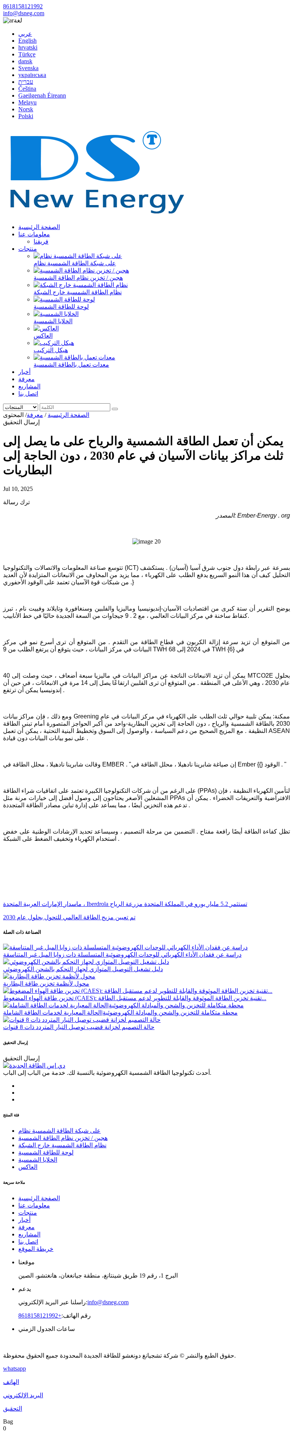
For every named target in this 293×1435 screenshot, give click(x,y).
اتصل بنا (28, 393)
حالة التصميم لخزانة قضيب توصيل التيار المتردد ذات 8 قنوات (79, 1027)
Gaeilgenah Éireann (42, 95)
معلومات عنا (34, 234)
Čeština (27, 88)
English (27, 40)
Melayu (27, 102)
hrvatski (27, 47)
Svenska (28, 68)
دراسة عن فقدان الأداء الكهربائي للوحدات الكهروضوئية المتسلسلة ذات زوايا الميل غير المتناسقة (122, 954)
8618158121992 (23, 6)
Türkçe (26, 54)
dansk (25, 61)
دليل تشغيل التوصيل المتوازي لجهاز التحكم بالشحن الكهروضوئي (83, 969)
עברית (25, 82)
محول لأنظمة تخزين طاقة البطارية (46, 983)
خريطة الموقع (35, 1249)
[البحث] (115, 409)
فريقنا (41, 241)
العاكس (43, 335)
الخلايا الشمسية (53, 321)
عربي (25, 33)
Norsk (25, 109)
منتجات (27, 248)
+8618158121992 (39, 1315)
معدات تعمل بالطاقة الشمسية (71, 364)
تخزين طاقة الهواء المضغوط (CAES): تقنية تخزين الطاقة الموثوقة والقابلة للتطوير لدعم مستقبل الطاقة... (134, 998)
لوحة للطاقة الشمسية (61, 306)
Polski (25, 116)
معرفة (26, 379)
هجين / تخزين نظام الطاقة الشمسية (78, 277)
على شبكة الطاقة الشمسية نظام (75, 263)
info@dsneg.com (23, 13)
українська (32, 75)
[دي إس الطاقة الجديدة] (96, 213)
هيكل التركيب (51, 350)
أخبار (24, 372)
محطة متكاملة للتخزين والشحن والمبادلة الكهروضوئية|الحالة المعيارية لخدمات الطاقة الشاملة (120, 1012)
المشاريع (29, 386)
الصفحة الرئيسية (39, 227)
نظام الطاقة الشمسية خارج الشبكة (78, 292)
